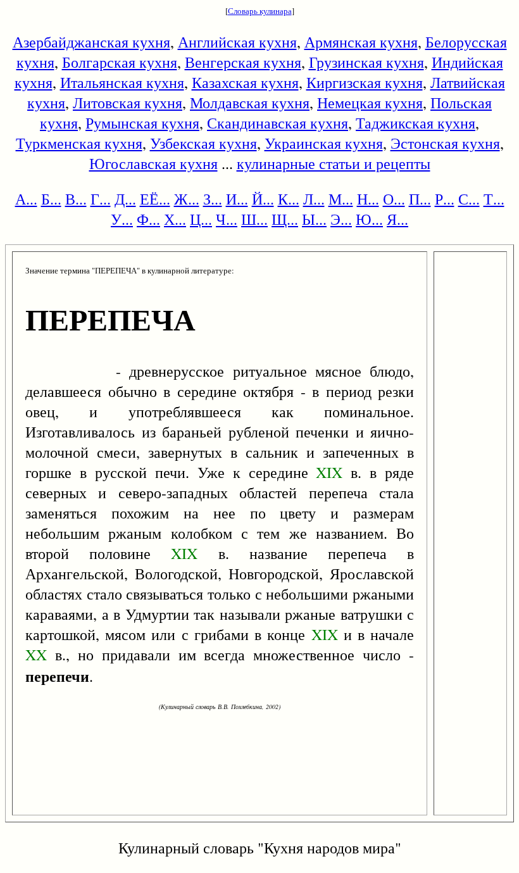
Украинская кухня (324, 143)
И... (237, 199)
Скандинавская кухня (277, 123)
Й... (263, 199)
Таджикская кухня (415, 123)
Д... (125, 199)
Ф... (148, 219)
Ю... (369, 219)
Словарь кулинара (260, 10)
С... (469, 199)
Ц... (201, 219)
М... (340, 199)
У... (122, 219)
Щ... (285, 219)
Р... (444, 199)
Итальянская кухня (122, 82)
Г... (101, 199)
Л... (314, 199)
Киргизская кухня (364, 82)
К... (288, 199)
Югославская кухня (153, 163)
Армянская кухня (361, 42)
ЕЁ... (155, 199)
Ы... (314, 219)
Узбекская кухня (203, 143)
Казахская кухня (245, 82)
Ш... (254, 219)
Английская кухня (237, 42)
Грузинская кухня (366, 62)
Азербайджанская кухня (91, 42)
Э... (341, 219)
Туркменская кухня (79, 143)
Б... (51, 199)
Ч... (226, 219)
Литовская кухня (127, 102)
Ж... (186, 199)
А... (26, 199)
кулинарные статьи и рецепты (333, 163)
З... (212, 199)
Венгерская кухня (243, 62)
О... (394, 199)
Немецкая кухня (370, 102)
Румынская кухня (142, 123)
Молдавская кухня (250, 102)
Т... (494, 199)
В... (76, 199)
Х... (175, 219)
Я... (397, 219)
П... (420, 199)
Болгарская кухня (119, 62)
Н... (368, 199)
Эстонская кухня (445, 143)
